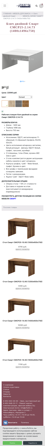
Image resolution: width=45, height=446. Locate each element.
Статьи (6, 389)
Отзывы (6, 392)
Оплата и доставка (11, 387)
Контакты (7, 396)
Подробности (32, 443)
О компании (8, 385)
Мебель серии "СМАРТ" (33, 16)
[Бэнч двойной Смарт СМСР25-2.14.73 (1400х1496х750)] (22, 59)
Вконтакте (12, 422)
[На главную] (25, 5)
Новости (6, 394)
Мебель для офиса (21, 13)
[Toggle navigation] (5, 6)
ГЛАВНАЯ (7, 13)
